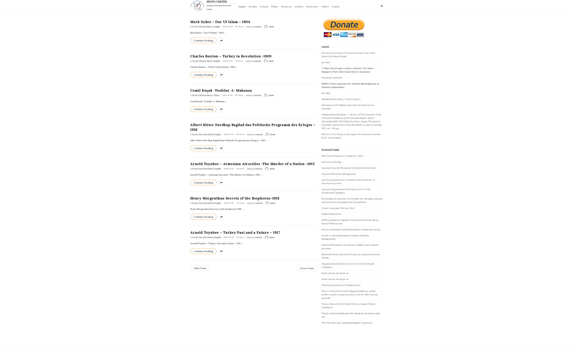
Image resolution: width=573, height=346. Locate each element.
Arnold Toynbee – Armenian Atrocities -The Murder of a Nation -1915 (252, 164)
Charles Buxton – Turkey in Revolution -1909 (230, 56)
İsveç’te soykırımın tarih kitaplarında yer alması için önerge (351, 229)
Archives (299, 6)
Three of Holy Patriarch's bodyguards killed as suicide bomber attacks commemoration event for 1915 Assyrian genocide (350, 294)
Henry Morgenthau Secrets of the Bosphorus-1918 (234, 198)
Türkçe (274, 6)
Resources (286, 6)
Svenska (253, 6)
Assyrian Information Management (339, 174)
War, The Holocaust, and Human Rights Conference (347, 322)
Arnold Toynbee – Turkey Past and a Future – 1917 (235, 232)
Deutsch (264, 6)
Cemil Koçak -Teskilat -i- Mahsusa (221, 90)
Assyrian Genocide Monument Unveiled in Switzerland (348, 168)
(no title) (326, 62)
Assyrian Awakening (331, 162)
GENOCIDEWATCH (331, 214)
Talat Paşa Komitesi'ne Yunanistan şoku (341, 285)
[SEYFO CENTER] (198, 5)
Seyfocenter (312, 6)
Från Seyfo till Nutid (332, 77)
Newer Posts (307, 268)
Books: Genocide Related (203, 134)
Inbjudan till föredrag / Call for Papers (341, 99)
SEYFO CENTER (217, 1)
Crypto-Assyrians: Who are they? (338, 208)
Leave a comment (253, 26)
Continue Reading (203, 40)
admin (271, 26)
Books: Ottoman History (202, 26)
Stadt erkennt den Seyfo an (335, 273)
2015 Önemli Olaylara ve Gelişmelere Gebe (342, 156)
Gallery (325, 6)
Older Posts (200, 268)
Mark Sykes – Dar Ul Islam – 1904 (220, 22)
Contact (335, 6)
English (242, 6)
